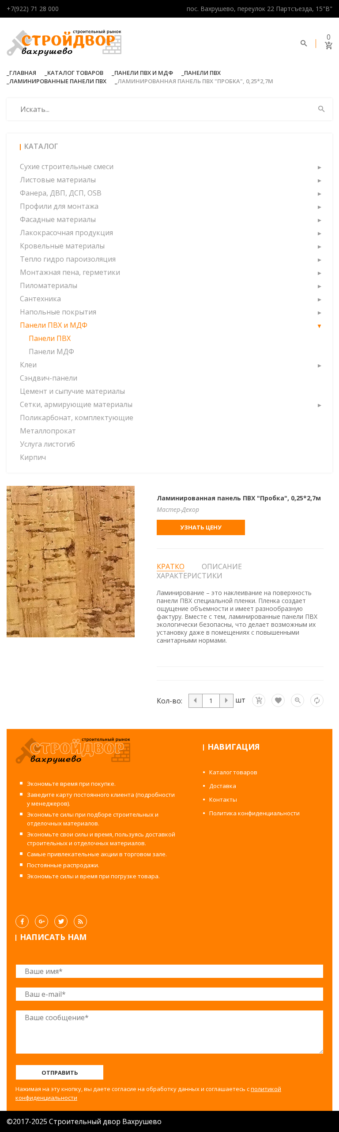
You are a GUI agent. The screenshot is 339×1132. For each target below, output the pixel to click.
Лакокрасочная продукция (66, 232)
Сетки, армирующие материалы (76, 404)
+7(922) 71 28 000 (33, 8)
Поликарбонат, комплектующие (76, 417)
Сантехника (40, 298)
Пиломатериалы (48, 285)
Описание (222, 566)
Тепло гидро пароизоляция (68, 259)
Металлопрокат (48, 431)
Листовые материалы (58, 180)
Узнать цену (201, 527)
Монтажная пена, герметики (70, 272)
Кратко (171, 566)
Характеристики (189, 575)
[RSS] (80, 921)
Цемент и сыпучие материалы (72, 391)
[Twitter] (61, 921)
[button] (319, 166)
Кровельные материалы (62, 246)
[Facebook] (22, 921)
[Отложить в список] (278, 700)
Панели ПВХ (202, 73)
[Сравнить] (317, 700)
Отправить (59, 1073)
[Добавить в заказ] (258, 700)
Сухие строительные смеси (66, 166)
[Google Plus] (41, 921)
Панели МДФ (51, 351)
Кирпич (33, 457)
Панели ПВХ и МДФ (143, 73)
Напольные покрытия (58, 312)
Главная (22, 73)
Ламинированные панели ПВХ (57, 81)
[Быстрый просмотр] (297, 700)
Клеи (28, 365)
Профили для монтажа (59, 206)
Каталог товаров (75, 73)
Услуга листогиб (47, 444)
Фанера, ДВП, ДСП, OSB (61, 193)
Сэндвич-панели (48, 378)
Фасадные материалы (58, 219)
